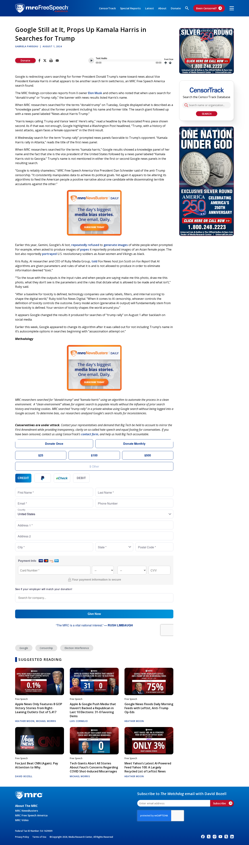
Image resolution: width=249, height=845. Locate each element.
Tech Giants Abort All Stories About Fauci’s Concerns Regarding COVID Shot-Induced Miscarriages (94, 767)
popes (84, 249)
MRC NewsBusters (26, 810)
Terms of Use (39, 836)
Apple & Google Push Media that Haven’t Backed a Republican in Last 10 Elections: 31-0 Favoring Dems (93, 710)
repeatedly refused (85, 245)
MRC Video (22, 820)
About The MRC (26, 806)
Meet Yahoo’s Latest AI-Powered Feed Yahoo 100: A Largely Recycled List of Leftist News (147, 767)
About (162, 8)
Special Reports (130, 8)
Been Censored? (206, 8)
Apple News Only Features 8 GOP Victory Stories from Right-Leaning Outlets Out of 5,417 (38, 708)
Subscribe (219, 803)
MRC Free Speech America (31, 815)
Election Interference (77, 648)
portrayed (49, 254)
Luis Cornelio (79, 721)
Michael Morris (46, 721)
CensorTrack (107, 8)
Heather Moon (24, 721)
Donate (176, 8)
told (94, 261)
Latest (149, 8)
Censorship (46, 648)
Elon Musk (95, 93)
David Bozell (23, 776)
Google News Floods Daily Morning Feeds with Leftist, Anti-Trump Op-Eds (148, 708)
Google (24, 648)
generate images (116, 245)
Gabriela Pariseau (26, 46)
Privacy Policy (22, 836)
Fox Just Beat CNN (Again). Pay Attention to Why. (36, 765)
